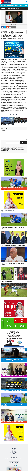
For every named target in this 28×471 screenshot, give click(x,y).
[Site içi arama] (18, 463)
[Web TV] (24, 2)
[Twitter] (5, 27)
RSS (14, 454)
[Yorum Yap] (15, 27)
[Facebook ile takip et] (10, 463)
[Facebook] (2, 27)
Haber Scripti (13, 466)
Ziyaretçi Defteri (14, 452)
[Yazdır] (12, 27)
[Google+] (7, 27)
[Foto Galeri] (26, 2)
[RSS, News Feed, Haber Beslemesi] (12, 463)
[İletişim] (26, 5)
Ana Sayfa (14, 448)
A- (26, 32)
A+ (26, 31)
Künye (14, 449)
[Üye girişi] (15, 463)
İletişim (14, 451)
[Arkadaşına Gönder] (10, 27)
